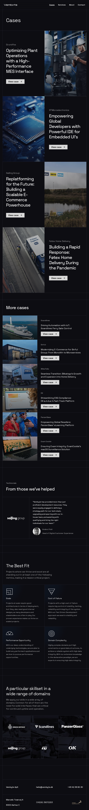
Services (62, 5)
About (71, 5)
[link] (15, 81)
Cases (52, 5)
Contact (81, 5)
